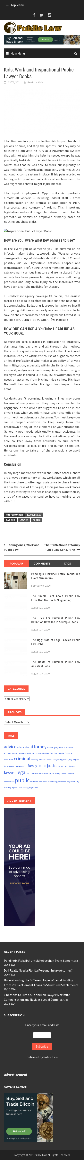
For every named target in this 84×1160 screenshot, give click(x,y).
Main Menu (18, 53)
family (32, 765)
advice (10, 747)
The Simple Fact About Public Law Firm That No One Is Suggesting (55, 598)
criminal (22, 759)
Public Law (50, 1057)
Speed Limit (17, 787)
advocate (23, 747)
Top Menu (17, 5)
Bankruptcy (53, 747)
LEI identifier (33, 773)
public (36, 519)
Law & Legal (34, 514)
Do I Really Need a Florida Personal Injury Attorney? (38, 970)
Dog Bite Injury (65, 759)
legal (21, 772)
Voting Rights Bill (30, 787)
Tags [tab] (67, 563)
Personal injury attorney (49, 773)
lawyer (24, 519)
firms (42, 765)
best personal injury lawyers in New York (36, 753)
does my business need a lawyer (45, 759)
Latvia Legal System (66, 766)
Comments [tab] (42, 563)
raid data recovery (38, 781)
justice (52, 765)
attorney (37, 746)
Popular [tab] (16, 563)
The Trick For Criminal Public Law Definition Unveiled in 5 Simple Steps (55, 620)
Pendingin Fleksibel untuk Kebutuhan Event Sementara (41, 960)
